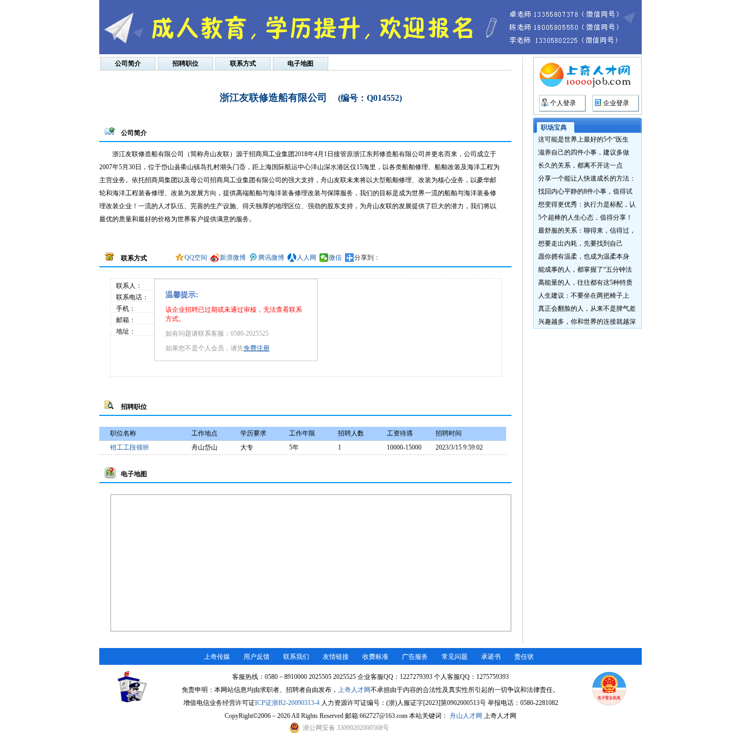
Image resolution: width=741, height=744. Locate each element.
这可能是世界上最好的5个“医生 (583, 139)
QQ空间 (195, 257)
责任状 (524, 656)
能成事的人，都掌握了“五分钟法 (585, 269)
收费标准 (375, 656)
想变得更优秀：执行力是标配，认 (587, 204)
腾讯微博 (271, 257)
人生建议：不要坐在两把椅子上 (583, 295)
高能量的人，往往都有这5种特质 (585, 282)
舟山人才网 (466, 716)
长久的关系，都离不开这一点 (580, 165)
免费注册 (257, 348)
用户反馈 (257, 656)
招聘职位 (186, 63)
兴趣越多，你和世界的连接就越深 (587, 321)
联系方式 (243, 63)
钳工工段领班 (129, 447)
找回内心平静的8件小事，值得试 (585, 191)
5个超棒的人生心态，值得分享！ (585, 217)
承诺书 (491, 656)
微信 (335, 257)
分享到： (367, 257)
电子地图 (301, 63)
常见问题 (455, 656)
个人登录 (563, 103)
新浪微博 (233, 257)
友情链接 (336, 656)
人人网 (306, 257)
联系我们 (296, 656)
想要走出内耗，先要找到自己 (580, 243)
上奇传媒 (217, 656)
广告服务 (415, 656)
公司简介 (128, 63)
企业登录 (616, 103)
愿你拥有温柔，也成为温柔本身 (583, 256)
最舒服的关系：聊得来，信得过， (587, 230)
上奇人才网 (354, 690)
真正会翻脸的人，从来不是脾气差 (587, 308)
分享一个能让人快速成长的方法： (587, 178)
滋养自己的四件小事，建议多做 (583, 152)
